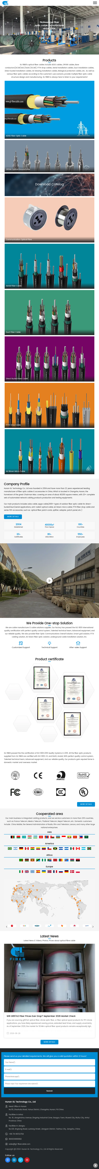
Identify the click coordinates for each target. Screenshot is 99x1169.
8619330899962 (15, 1139)
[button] (97, 26)
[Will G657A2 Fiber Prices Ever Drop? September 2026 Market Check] (49, 978)
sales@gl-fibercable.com (19, 1144)
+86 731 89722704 (16, 1134)
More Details (13, 516)
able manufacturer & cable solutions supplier (32, 627)
